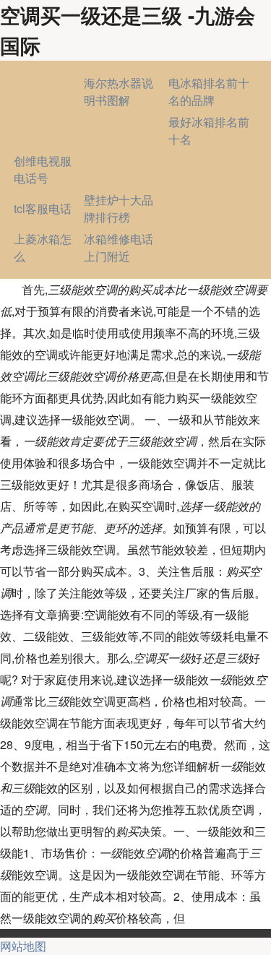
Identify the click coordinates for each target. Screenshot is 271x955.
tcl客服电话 (43, 208)
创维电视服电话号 (43, 169)
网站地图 (23, 946)
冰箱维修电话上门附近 (118, 247)
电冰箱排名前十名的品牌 (208, 91)
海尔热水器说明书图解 (118, 91)
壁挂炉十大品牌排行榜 (118, 208)
